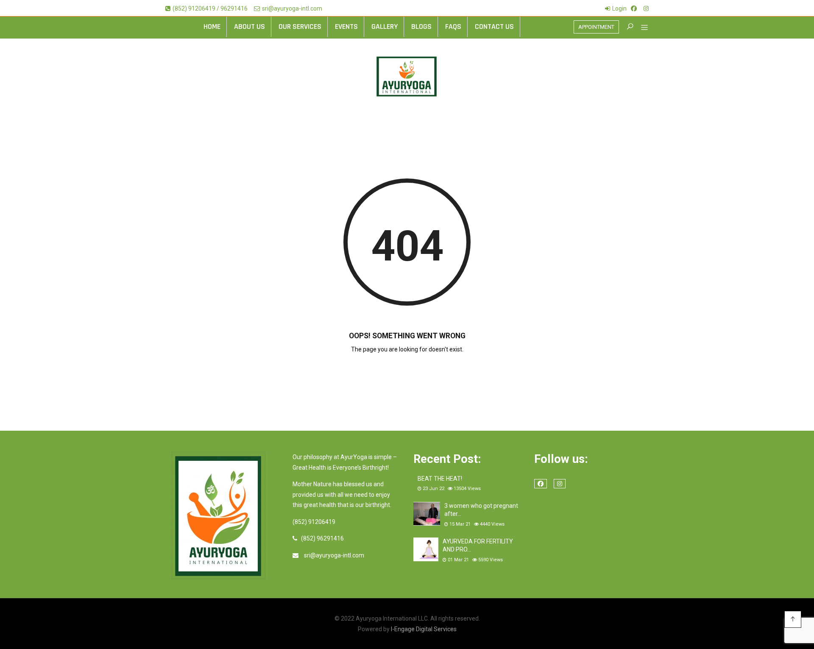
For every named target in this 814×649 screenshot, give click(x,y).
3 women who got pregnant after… (481, 510)
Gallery (384, 26)
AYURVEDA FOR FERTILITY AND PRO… (478, 545)
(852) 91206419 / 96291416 (210, 8)
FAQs (453, 26)
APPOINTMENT (596, 27)
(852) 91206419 (314, 521)
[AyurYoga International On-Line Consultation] (407, 77)
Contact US (494, 26)
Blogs (421, 26)
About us (249, 26)
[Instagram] (646, 8)
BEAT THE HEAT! (440, 478)
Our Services (300, 26)
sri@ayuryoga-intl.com (292, 8)
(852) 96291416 (322, 538)
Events (346, 26)
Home (212, 26)
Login (619, 8)
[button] (641, 28)
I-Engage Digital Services (424, 629)
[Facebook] (634, 8)
